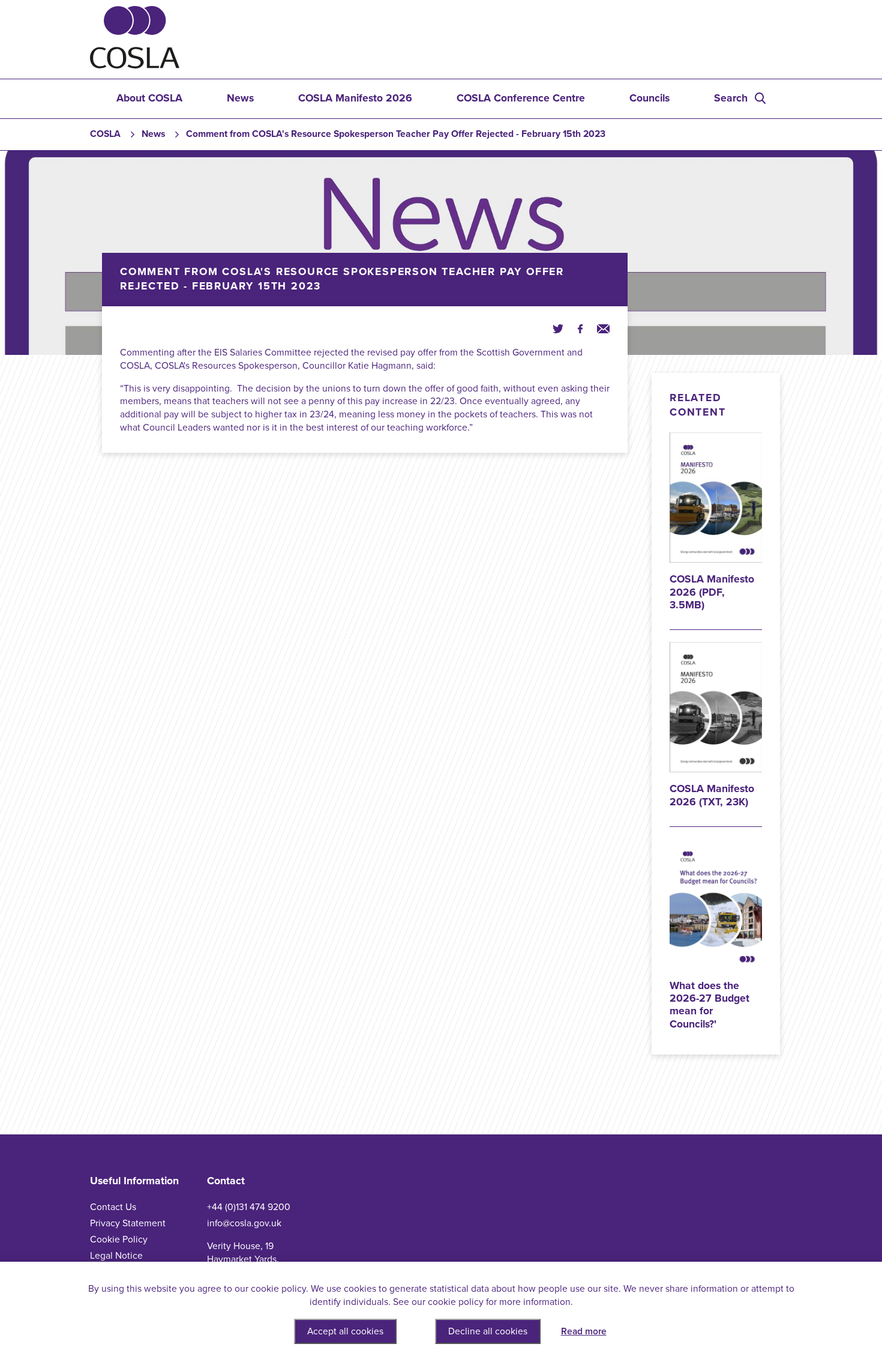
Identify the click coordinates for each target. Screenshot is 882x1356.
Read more (584, 1331)
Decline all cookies (487, 1331)
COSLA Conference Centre (521, 98)
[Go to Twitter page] (558, 328)
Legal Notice (116, 1255)
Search (731, 98)
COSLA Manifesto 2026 (355, 98)
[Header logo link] (134, 65)
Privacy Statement (128, 1223)
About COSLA (149, 98)
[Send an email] (603, 328)
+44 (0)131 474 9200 (248, 1207)
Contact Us (113, 1207)
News (240, 98)
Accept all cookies (345, 1331)
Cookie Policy (119, 1239)
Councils (649, 98)
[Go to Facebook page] (580, 328)
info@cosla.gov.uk (244, 1223)
